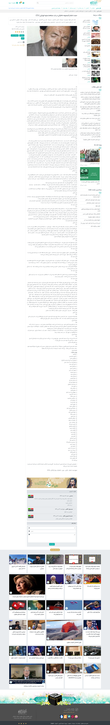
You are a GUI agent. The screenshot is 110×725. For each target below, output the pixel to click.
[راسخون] (96, 5)
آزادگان (65, 11)
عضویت (14, 3)
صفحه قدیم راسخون (56, 8)
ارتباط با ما (78, 723)
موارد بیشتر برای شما (17, 45)
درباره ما (73, 723)
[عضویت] (21, 723)
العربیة (56, 723)
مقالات (94, 11)
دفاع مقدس (71, 11)
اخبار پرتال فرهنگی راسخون (68, 712)
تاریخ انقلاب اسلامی (80, 11)
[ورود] (24, 723)
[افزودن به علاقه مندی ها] (19, 723)
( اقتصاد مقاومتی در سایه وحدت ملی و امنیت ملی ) (17, 8)
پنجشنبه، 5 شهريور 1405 (30, 8)
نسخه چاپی (20, 42)
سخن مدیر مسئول (84, 723)
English (52, 723)
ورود (10, 3)
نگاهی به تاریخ (88, 11)
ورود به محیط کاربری (63, 723)
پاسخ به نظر (30, 497)
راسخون (97, 8)
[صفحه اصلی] (26, 723)
